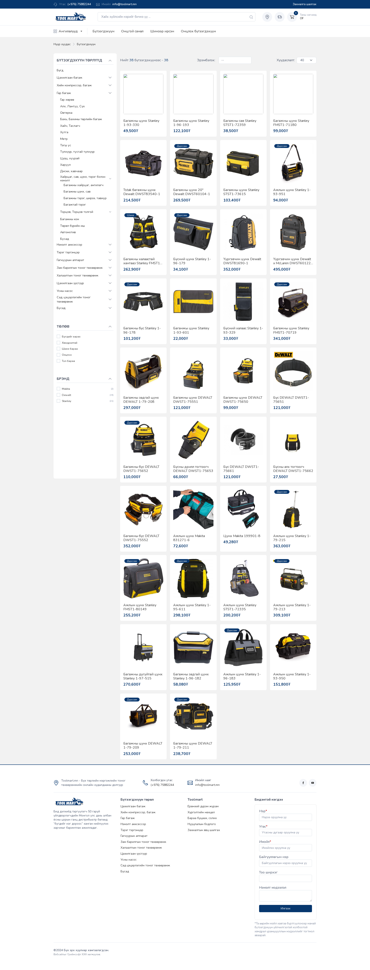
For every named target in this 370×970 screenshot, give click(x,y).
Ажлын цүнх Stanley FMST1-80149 (139, 607)
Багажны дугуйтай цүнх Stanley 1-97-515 (143, 676)
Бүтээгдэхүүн (103, 31)
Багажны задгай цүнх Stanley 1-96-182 (191, 676)
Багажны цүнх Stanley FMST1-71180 (291, 123)
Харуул (65, 165)
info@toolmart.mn (124, 4)
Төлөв (63, 326)
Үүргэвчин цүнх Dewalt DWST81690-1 (242, 261)
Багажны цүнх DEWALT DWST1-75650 (242, 400)
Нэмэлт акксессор (69, 244)
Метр (64, 138)
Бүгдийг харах (71, 337)
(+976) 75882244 (79, 4)
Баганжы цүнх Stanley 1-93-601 (191, 330)
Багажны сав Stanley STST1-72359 (239, 123)
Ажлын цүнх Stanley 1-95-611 (192, 607)
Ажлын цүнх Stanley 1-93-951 (292, 192)
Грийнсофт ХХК (77, 954)
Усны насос (65, 290)
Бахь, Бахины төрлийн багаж (81, 119)
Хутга (64, 132)
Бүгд (60, 70)
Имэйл (265, 841)
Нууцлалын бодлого (202, 824)
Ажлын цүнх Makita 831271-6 (189, 538)
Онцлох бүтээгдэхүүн (198, 31)
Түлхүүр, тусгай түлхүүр (77, 151)
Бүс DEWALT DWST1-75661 (241, 469)
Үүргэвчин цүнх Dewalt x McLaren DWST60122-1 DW (292, 261)
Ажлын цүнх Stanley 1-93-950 (292, 676)
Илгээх (285, 908)
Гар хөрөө (67, 99)
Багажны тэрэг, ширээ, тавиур (85, 198)
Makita (66, 389)
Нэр (263, 811)
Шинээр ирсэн (162, 31)
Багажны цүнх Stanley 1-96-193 (191, 123)
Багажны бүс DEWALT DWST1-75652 (141, 469)
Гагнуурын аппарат (70, 260)
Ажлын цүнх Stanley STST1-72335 (239, 607)
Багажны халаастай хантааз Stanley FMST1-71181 (142, 261)
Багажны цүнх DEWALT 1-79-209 (142, 746)
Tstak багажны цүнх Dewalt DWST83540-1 (141, 192)
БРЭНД (63, 378)
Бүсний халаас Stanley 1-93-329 (243, 330)
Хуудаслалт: (286, 60)
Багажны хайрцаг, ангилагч (83, 185)
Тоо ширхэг (268, 872)
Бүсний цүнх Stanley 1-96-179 (192, 261)
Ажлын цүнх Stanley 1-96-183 (242, 676)
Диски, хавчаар (71, 171)
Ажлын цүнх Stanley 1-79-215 (292, 538)
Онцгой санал (132, 31)
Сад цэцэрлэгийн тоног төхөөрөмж (74, 299)
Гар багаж (64, 93)
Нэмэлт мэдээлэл (272, 887)
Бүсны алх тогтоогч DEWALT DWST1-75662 (293, 469)
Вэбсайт (59, 954)
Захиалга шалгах (304, 4)
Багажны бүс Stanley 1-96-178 (142, 330)
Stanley (66, 401)
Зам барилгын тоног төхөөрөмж (80, 267)
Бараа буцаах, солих (202, 818)
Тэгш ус (65, 145)
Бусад (64, 238)
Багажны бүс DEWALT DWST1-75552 (141, 538)
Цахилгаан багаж (69, 77)
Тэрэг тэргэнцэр (68, 252)
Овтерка (66, 112)
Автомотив (68, 232)
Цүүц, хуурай (69, 158)
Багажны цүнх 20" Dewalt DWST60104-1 (191, 192)
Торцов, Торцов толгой (76, 211)
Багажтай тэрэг (75, 204)
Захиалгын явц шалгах (204, 830)
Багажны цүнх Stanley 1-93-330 (141, 123)
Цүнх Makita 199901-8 (241, 536)
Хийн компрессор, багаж (74, 85)
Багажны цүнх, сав (77, 191)
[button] (110, 77)
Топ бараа (68, 361)
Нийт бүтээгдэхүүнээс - (144, 60)
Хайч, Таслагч (70, 125)
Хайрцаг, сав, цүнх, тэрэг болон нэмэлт (82, 178)
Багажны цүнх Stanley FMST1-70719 (291, 330)
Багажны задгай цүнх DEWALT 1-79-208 (141, 400)
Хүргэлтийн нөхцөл (201, 812)
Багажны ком (69, 219)
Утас (263, 826)
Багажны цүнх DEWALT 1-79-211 (192, 746)
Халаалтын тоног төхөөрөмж (77, 275)
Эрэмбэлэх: (206, 60)
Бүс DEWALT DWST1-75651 (291, 400)
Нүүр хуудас (62, 44)
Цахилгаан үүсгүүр (70, 283)
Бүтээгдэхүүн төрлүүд (79, 60)
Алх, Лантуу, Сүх (72, 106)
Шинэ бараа (70, 349)
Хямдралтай (69, 343)
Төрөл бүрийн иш (72, 225)
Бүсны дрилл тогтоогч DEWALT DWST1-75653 (193, 469)
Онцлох (67, 355)
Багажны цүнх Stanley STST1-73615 (241, 192)
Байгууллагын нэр (273, 857)
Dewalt (66, 395)
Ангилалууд (68, 31)
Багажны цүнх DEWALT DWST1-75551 (192, 400)
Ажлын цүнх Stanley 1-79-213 (292, 607)
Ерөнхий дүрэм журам (203, 806)
